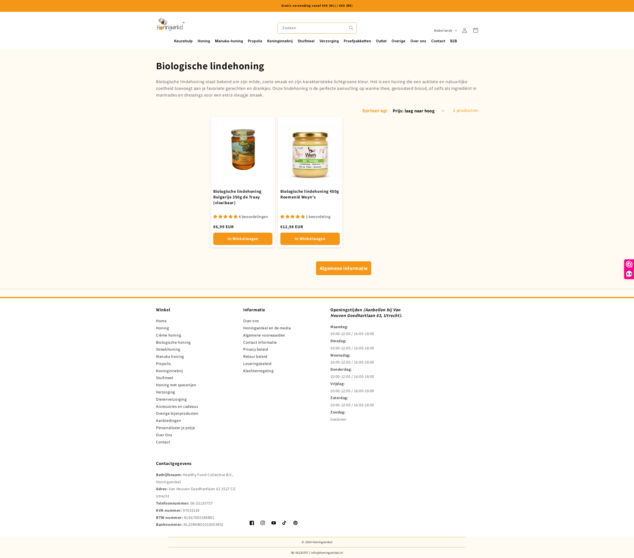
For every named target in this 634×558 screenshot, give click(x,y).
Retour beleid (255, 356)
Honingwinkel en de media (267, 328)
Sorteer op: (375, 110)
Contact (163, 442)
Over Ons (164, 434)
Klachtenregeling (258, 370)
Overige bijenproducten (177, 413)
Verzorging (165, 392)
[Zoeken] (351, 28)
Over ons (251, 320)
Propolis (163, 363)
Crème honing (168, 335)
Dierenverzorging (171, 399)
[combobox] (317, 28)
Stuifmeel (164, 377)
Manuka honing (170, 356)
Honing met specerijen (176, 385)
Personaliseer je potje (175, 427)
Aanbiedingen (168, 420)
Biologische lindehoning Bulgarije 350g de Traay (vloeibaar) (237, 197)
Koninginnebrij (169, 370)
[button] (475, 30)
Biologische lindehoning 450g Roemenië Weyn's (309, 194)
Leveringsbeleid (257, 363)
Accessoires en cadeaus (177, 406)
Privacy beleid (255, 349)
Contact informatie (260, 342)
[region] (317, 6)
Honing (162, 328)
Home (161, 320)
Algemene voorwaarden (264, 335)
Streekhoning (168, 349)
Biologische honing (173, 342)
